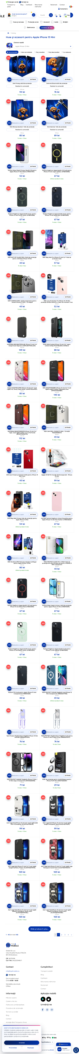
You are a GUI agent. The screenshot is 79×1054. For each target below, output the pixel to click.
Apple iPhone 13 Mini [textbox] (22, 46)
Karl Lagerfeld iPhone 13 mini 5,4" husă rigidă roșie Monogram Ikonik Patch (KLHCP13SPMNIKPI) (56, 867)
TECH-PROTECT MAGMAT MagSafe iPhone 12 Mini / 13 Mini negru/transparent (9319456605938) (22, 780)
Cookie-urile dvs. (11, 1001)
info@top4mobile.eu (12, 971)
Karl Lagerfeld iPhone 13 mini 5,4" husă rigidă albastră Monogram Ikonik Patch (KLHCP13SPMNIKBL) (22, 911)
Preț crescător (40, 52)
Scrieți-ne (24, 2)
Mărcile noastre (11, 998)
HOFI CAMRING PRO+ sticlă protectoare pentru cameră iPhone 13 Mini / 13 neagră (22, 301)
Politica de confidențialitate (15, 1005)
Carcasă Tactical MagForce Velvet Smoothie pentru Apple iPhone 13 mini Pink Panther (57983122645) (57, 519)
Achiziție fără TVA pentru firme (16, 1022)
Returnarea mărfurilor (38, 6)
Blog (21, 5)
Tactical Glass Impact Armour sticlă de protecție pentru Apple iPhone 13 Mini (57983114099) (56, 606)
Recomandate (13, 52)
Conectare (64, 9)
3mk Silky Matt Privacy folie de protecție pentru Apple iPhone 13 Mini (22, 519)
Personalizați (13, 1047)
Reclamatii (53, 5)
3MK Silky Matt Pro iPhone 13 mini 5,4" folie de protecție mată (57, 258)
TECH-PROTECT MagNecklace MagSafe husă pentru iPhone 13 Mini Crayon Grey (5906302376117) (57, 736)
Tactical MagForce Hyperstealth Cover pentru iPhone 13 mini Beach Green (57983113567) (22, 649)
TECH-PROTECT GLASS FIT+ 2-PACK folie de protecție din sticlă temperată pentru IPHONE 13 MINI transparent (57, 563)
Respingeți (30, 1047)
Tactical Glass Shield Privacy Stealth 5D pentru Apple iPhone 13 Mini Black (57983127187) (22, 171)
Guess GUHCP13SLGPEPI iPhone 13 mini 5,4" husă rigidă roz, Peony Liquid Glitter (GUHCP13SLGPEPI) (22, 388)
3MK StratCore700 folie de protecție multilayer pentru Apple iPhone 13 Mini (22, 562)
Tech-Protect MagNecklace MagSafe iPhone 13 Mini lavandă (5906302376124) (22, 736)
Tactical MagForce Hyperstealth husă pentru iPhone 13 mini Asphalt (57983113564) (57, 649)
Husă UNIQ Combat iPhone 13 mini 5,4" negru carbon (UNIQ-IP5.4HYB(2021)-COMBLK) (57, 345)
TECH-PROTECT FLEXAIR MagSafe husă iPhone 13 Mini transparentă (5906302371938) (57, 693)
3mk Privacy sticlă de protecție (22, 83)
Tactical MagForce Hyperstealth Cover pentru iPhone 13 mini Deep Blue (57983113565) (57, 214)
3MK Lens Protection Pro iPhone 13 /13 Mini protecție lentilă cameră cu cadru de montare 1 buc (57, 301)
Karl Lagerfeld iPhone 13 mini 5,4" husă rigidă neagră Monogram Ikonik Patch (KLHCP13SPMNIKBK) (57, 911)
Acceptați (22, 1042)
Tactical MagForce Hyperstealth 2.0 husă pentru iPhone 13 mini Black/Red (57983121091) (22, 606)
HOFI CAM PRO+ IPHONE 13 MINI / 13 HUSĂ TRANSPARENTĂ (57, 432)
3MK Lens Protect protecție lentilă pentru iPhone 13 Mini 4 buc (22, 475)
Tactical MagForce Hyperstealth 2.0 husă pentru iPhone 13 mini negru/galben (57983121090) (57, 171)
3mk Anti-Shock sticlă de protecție (56, 83)
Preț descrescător (54, 52)
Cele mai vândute (26, 52)
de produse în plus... (39, 929)
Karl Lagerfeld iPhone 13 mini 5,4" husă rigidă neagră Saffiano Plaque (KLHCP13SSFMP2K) (22, 867)
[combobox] (43, 46)
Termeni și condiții (12, 1012)
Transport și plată (11, 6)
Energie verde (13, 2)
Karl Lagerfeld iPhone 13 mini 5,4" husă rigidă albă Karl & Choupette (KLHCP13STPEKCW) (22, 823)
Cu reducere (67, 52)
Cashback (29, 5)
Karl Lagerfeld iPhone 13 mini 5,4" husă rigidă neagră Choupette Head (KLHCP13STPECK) (57, 823)
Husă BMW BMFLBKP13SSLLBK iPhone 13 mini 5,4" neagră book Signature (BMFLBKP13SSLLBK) (22, 345)
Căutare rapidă (19, 42)
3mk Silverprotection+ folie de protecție (22, 127)
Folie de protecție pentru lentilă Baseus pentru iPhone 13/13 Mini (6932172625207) (56, 780)
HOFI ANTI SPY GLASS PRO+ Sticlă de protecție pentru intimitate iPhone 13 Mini (22, 258)
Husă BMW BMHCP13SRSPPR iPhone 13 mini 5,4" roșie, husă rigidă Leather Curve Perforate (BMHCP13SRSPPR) (22, 433)
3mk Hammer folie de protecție (56, 127)
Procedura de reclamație (14, 1008)
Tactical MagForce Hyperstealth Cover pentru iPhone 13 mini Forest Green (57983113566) (22, 214)
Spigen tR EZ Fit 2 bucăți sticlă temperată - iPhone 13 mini (57, 475)
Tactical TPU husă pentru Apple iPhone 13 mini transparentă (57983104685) (22, 693)
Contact (62, 5)
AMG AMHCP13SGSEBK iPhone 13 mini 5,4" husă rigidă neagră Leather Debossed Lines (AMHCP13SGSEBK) (57, 389)
